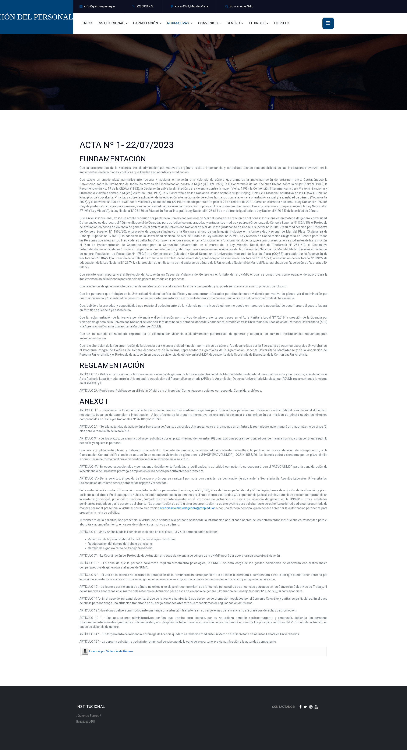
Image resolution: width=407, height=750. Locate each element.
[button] (115, 23)
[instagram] (310, 707)
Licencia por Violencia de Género (111, 651)
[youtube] (316, 707)
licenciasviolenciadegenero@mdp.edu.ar (187, 508)
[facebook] (300, 707)
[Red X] (305, 707)
